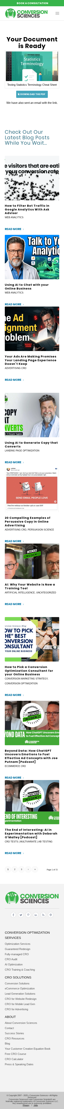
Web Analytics (14, 217)
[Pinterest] (28, 915)
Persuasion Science (41, 529)
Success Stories (14, 1033)
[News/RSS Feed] (43, 915)
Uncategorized (46, 592)
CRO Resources (14, 1038)
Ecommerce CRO (15, 766)
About (10, 1017)
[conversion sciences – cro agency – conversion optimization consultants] (26, 13)
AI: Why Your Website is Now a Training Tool (30, 586)
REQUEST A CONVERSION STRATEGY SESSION (32, 3)
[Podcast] (50, 915)
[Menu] (57, 13)
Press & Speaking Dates (19, 1064)
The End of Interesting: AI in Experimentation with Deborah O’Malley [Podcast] (31, 833)
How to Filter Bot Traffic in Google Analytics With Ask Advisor (27, 209)
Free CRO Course (15, 1053)
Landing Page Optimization (22, 450)
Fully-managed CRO (17, 954)
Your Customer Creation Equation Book (27, 1048)
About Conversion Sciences (21, 1022)
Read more (13, 229)
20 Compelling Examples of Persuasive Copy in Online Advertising (27, 521)
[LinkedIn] (35, 915)
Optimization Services (17, 943)
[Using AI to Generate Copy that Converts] (32, 415)
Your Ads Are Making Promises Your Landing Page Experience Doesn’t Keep (31, 360)
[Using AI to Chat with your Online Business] (32, 257)
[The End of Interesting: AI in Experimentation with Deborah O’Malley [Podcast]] (32, 802)
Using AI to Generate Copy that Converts (31, 445)
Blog (7, 1043)
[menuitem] (57, 13)
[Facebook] (13, 915)
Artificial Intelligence (20, 592)
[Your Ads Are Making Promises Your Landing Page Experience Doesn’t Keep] (32, 329)
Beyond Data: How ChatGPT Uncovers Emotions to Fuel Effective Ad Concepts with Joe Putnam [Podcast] (31, 756)
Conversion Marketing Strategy (26, 678)
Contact (9, 1028)
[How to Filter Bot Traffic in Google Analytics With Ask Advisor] (32, 178)
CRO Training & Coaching (20, 969)
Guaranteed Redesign (17, 949)
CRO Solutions (18, 977)
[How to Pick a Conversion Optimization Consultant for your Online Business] (32, 639)
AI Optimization (14, 964)
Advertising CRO (15, 368)
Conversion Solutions (17, 983)
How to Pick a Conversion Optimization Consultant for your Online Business (29, 671)
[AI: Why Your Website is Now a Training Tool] (32, 561)
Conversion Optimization (21, 683)
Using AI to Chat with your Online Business (27, 287)
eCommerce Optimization (20, 988)
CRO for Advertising (16, 1009)
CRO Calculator (14, 1059)
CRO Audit (11, 959)
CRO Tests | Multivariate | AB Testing (28, 841)
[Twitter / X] (21, 915)
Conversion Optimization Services (27, 935)
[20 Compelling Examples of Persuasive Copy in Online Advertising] (32, 490)
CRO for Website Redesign (20, 998)
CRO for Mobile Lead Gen (20, 1004)
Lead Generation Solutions (20, 993)
